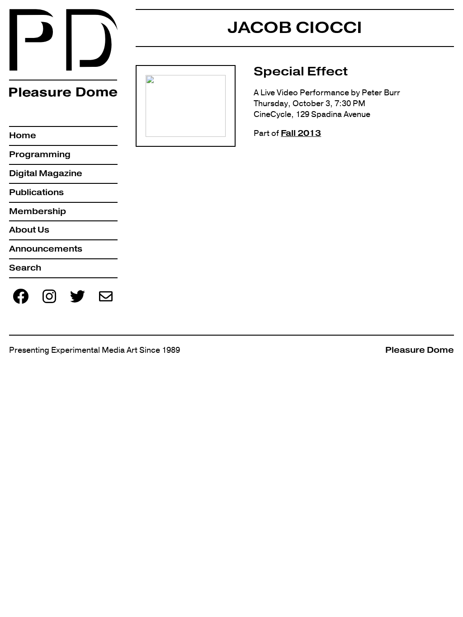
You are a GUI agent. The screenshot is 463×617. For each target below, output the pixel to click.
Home (22, 135)
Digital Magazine (45, 173)
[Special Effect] (186, 106)
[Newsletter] (106, 302)
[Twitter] (77, 302)
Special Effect (301, 71)
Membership (37, 211)
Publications (36, 192)
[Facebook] (21, 302)
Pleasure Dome (419, 350)
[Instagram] (49, 302)
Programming (40, 154)
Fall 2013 (301, 133)
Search (25, 267)
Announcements (45, 248)
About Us (29, 229)
